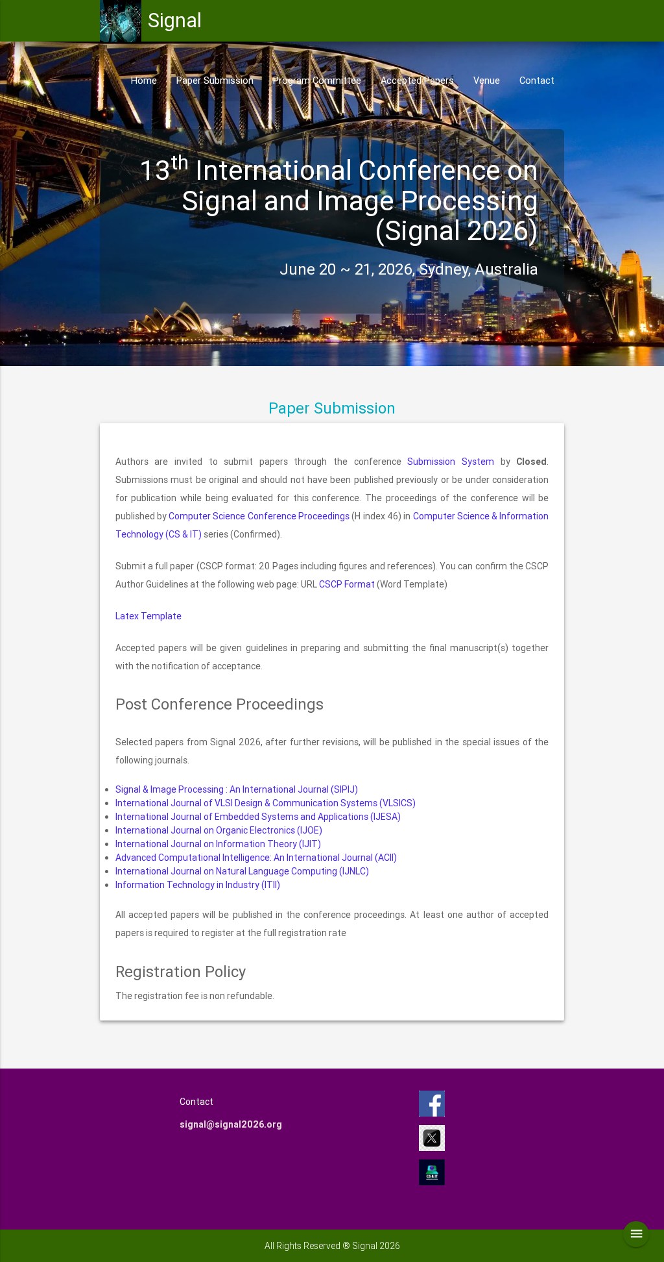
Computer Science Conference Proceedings (259, 516)
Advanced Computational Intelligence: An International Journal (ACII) (256, 857)
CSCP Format (347, 584)
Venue (486, 80)
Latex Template (148, 616)
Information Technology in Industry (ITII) (197, 885)
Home (144, 80)
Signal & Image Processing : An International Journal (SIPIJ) (236, 789)
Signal (175, 20)
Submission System (450, 461)
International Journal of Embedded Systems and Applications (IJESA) (258, 817)
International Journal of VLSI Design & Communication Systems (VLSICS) (265, 803)
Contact (536, 80)
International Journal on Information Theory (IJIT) (218, 844)
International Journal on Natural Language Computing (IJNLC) (242, 871)
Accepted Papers (417, 80)
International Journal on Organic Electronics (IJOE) (218, 830)
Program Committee (317, 80)
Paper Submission (215, 80)
